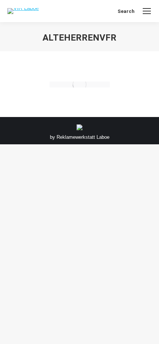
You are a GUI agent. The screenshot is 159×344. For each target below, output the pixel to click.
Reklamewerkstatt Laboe (83, 137)
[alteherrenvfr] (80, 84)
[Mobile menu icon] (147, 11)
